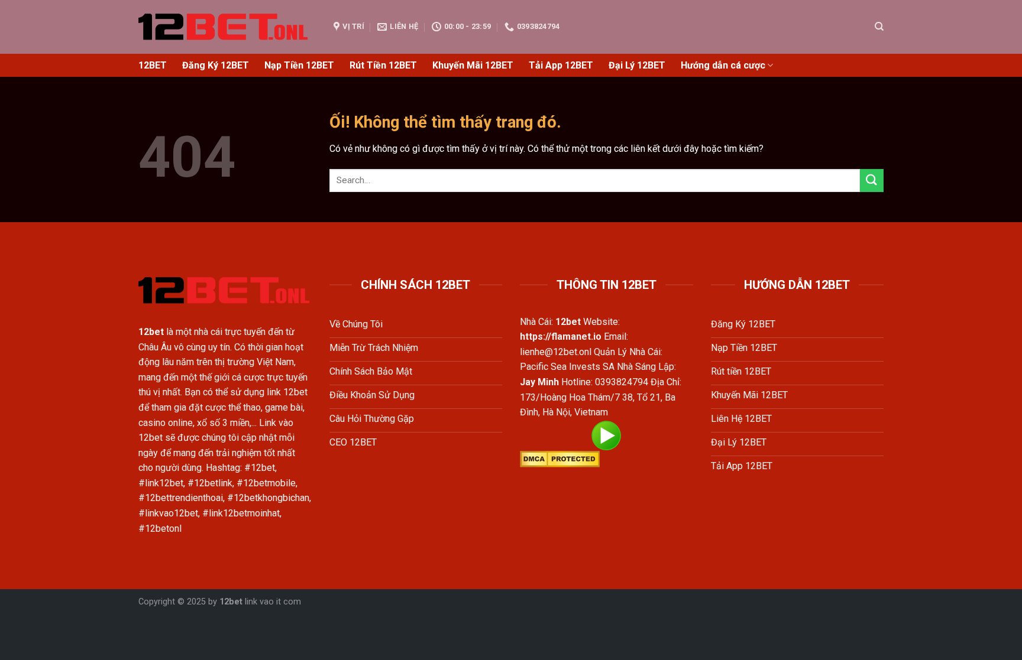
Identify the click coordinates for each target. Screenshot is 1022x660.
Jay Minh (539, 382)
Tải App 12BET (561, 65)
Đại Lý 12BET (637, 65)
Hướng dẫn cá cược (723, 65)
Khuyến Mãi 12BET (472, 65)
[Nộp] (872, 180)
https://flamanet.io (560, 336)
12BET (152, 65)
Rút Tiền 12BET (383, 65)
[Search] (879, 26)
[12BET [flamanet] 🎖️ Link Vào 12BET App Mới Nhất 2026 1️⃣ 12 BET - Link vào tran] (227, 27)
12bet (230, 602)
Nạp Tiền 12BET (299, 65)
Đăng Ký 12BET (215, 65)
